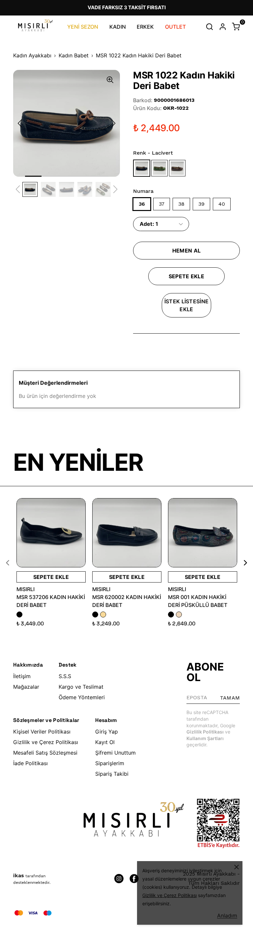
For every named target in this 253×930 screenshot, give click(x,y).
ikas (18, 875)
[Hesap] (222, 26)
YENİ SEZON (82, 26)
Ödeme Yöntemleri (82, 697)
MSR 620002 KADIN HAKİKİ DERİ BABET (126, 601)
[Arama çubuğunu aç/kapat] (209, 26)
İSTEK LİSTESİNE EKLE (186, 305)
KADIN (117, 26)
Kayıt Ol (105, 742)
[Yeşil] (160, 168)
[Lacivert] (142, 168)
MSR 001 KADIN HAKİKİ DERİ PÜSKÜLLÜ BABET (197, 601)
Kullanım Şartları (205, 738)
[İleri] (241, 562)
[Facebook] (134, 878)
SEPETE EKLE (186, 276)
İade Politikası (30, 763)
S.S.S (65, 676)
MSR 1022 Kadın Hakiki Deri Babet (139, 55)
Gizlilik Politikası (205, 732)
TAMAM (230, 698)
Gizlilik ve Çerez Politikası (45, 742)
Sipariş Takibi (111, 773)
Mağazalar (26, 686)
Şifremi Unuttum (115, 752)
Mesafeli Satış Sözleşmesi (45, 752)
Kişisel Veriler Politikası (41, 731)
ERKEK (145, 26)
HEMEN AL (186, 250)
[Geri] (11, 562)
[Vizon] (177, 168)
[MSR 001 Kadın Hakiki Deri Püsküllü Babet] (202, 532)
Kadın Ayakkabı (32, 55)
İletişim (22, 676)
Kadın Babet (74, 55)
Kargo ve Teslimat (81, 686)
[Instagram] (119, 878)
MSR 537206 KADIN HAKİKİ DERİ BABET (50, 601)
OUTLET (175, 26)
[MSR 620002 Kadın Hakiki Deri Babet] (126, 532)
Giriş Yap (106, 731)
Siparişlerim (109, 763)
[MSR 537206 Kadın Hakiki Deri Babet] (51, 532)
